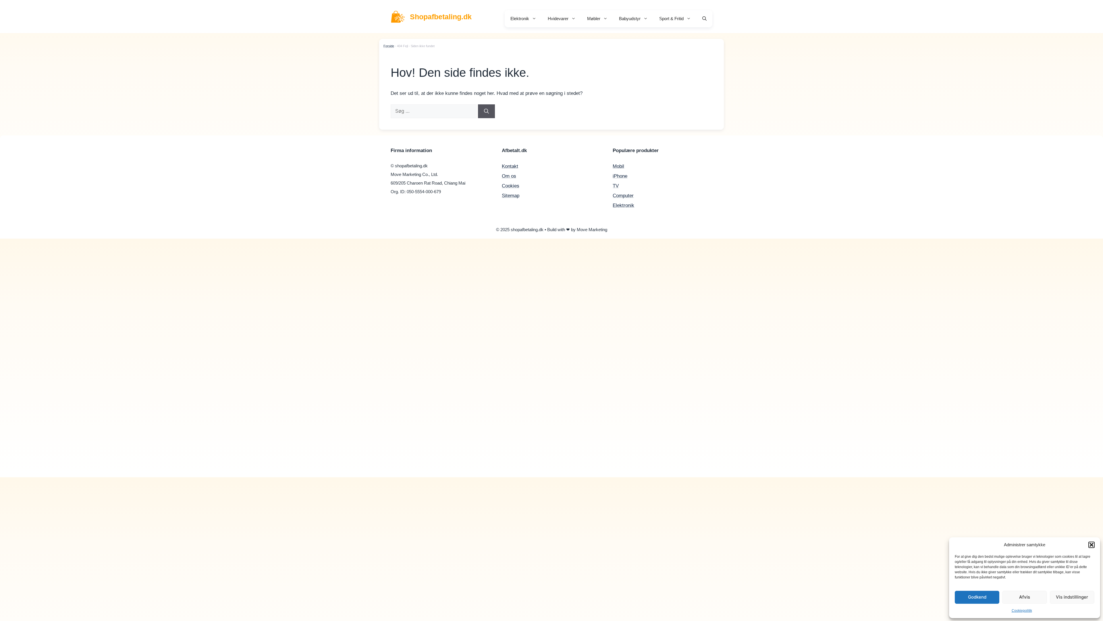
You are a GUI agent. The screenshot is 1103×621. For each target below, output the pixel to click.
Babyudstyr (630, 18)
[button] (1091, 545)
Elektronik (519, 18)
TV (616, 186)
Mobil (618, 166)
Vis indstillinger (1072, 597)
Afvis (1024, 597)
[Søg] (486, 111)
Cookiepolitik (1022, 611)
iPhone (620, 176)
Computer (623, 195)
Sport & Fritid (671, 18)
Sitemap (510, 195)
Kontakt (510, 166)
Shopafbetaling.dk (441, 17)
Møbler (593, 18)
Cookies (510, 186)
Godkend (977, 597)
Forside (388, 46)
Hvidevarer (558, 18)
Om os (509, 176)
